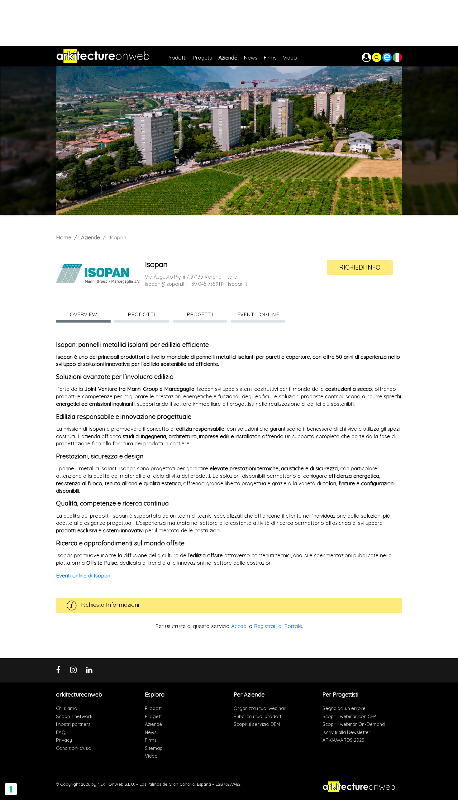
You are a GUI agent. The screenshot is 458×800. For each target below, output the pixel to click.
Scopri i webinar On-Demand (353, 724)
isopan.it (237, 284)
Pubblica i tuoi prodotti (258, 716)
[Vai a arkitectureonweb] (111, 56)
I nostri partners (73, 724)
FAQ (60, 732)
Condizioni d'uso (73, 748)
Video (151, 756)
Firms (151, 740)
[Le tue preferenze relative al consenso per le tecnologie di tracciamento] (11, 789)
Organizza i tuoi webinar (260, 708)
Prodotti (154, 708)
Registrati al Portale (278, 626)
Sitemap (154, 748)
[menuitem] (179, 56)
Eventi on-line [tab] (258, 314)
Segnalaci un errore (343, 708)
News (151, 732)
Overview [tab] (83, 314)
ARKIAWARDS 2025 (343, 740)
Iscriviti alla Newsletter (346, 732)
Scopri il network (74, 716)
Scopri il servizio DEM (257, 724)
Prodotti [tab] (141, 314)
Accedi (239, 626)
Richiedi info (359, 267)
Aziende (90, 237)
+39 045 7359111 (206, 284)
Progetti (154, 716)
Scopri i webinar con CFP (349, 716)
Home (63, 237)
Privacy (64, 740)
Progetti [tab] (200, 314)
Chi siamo (66, 708)
